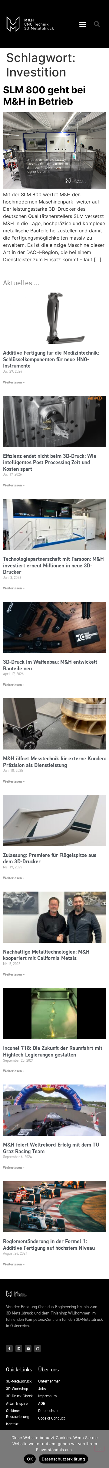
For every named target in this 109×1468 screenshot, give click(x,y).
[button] (83, 24)
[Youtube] (28, 1348)
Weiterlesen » (14, 382)
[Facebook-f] (9, 1348)
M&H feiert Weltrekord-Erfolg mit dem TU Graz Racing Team (51, 1148)
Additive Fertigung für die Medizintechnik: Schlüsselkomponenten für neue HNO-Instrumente (51, 359)
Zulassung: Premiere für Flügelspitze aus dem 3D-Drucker (49, 858)
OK (30, 1459)
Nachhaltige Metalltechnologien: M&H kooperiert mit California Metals (46, 955)
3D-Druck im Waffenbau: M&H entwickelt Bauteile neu (50, 665)
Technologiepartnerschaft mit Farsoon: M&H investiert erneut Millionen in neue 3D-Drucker (53, 565)
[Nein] (99, 1448)
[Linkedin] (18, 1348)
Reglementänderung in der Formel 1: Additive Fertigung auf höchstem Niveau (49, 1245)
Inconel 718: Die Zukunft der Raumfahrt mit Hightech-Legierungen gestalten (52, 1051)
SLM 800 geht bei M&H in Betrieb (44, 95)
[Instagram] (37, 1348)
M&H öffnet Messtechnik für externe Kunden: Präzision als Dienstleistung (54, 762)
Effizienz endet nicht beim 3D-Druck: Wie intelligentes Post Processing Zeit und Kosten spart (49, 462)
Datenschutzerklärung (63, 1459)
